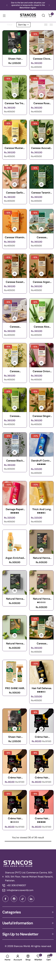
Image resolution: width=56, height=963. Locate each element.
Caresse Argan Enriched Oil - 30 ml (41, 282)
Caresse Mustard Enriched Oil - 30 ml (14, 148)
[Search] (43, 15)
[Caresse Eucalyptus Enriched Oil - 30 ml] (41, 221)
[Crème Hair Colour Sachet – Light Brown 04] (14, 761)
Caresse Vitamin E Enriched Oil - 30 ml (14, 237)
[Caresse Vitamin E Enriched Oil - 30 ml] (14, 221)
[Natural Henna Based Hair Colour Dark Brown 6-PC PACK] (41, 542)
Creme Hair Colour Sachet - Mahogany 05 (41, 818)
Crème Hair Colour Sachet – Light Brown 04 (14, 777)
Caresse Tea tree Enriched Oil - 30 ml (14, 103)
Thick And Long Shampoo (41, 509)
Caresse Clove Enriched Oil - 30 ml (41, 58)
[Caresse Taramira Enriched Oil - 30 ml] (41, 176)
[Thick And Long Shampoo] (41, 493)
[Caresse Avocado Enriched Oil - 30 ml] (41, 132)
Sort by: (22, 24)
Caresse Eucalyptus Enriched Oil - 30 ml (41, 237)
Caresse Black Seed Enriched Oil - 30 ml (14, 460)
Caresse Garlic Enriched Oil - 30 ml (14, 192)
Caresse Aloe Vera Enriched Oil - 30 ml (41, 326)
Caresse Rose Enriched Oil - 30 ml (41, 103)
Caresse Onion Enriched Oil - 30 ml (41, 371)
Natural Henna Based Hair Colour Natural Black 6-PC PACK (14, 598)
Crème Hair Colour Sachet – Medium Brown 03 (41, 777)
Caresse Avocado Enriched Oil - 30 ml (41, 148)
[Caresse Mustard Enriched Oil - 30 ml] (14, 132)
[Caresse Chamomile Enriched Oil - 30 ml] (14, 355)
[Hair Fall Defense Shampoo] (41, 672)
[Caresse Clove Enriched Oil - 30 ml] (41, 42)
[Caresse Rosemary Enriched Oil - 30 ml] (14, 400)
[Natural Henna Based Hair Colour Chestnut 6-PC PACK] (14, 627)
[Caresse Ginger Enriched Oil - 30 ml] (41, 400)
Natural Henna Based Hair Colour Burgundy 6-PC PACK (41, 598)
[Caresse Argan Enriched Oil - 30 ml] (41, 266)
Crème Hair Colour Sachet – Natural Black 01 (41, 737)
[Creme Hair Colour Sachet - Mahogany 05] (41, 802)
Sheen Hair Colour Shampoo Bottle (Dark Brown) (15, 737)
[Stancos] (28, 15)
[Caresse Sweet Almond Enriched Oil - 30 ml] (14, 266)
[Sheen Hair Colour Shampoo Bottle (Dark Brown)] (14, 721)
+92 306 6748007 (16, 885)
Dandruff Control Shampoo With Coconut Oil (41, 460)
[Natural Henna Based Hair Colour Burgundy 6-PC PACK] (41, 582)
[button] (49, 5)
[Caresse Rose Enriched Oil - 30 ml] (41, 87)
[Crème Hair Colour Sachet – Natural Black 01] (41, 721)
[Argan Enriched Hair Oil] (14, 542)
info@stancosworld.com (20, 890)
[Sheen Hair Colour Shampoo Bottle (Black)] (14, 42)
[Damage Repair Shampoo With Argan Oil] (14, 493)
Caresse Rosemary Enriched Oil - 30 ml (14, 416)
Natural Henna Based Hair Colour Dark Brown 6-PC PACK (41, 558)
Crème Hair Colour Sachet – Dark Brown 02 (14, 818)
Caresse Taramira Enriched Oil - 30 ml (41, 192)
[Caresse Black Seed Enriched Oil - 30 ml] (14, 444)
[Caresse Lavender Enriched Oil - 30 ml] (14, 310)
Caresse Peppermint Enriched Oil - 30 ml (41, 643)
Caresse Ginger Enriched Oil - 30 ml (41, 416)
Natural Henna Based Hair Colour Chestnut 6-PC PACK (15, 643)
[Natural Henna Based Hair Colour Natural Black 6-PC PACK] (14, 582)
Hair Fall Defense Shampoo (41, 688)
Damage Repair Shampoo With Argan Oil (14, 509)
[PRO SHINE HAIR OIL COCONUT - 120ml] (14, 672)
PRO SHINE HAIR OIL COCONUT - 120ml (14, 688)
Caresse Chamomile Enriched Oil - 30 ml (14, 371)
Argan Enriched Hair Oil (14, 558)
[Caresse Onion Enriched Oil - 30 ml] (41, 355)
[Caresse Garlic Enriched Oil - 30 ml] (14, 176)
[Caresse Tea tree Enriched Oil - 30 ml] (14, 87)
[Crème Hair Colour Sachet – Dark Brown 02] (14, 802)
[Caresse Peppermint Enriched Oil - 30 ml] (41, 627)
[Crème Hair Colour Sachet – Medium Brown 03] (41, 761)
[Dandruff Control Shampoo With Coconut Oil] (41, 444)
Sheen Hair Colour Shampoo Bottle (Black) (15, 58)
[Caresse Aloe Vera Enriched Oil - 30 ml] (41, 310)
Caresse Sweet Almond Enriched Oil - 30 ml (14, 282)
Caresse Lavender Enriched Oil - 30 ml (14, 326)
